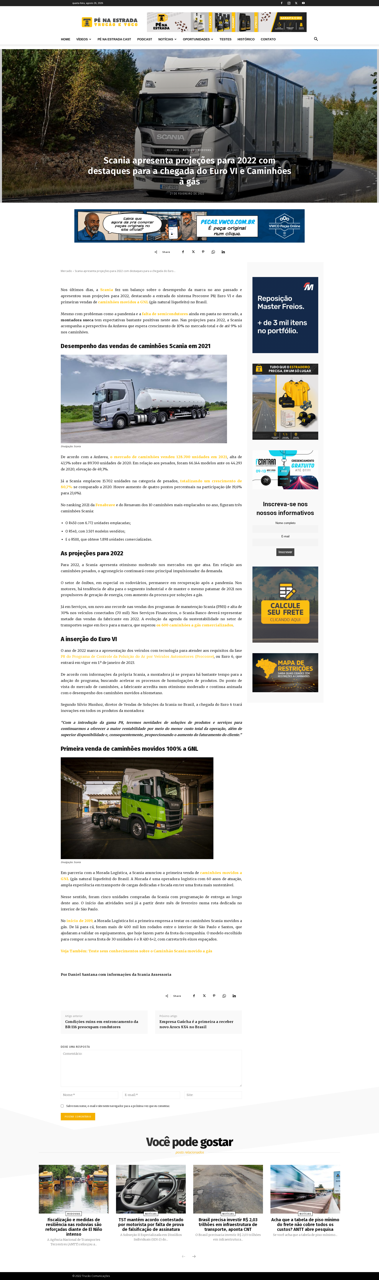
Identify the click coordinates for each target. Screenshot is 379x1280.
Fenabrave (105, 505)
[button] (316, 40)
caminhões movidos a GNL (123, 302)
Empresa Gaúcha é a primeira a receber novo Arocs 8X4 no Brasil (196, 1024)
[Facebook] (281, 3)
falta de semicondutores (165, 314)
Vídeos (82, 39)
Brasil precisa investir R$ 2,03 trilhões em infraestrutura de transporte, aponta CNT (228, 1224)
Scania (106, 290)
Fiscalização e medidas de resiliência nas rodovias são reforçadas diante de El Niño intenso (73, 1227)
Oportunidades (196, 39)
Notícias (165, 39)
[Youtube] (303, 3)
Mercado (173, 150)
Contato (268, 39)
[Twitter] (296, 3)
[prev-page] (183, 1257)
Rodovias (204, 150)
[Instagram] (289, 3)
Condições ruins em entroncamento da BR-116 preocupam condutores (101, 1024)
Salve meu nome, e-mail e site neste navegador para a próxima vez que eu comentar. (118, 1106)
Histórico (246, 39)
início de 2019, (79, 921)
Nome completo (285, 523)
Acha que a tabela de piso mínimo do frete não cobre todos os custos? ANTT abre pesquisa (305, 1224)
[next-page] (194, 1257)
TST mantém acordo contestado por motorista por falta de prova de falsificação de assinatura (151, 1224)
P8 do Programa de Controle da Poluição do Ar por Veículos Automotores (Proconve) (137, 656)
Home (65, 39)
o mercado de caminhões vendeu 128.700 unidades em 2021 (168, 457)
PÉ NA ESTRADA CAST (114, 39)
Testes (225, 39)
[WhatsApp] (213, 251)
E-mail (285, 536)
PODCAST (144, 39)
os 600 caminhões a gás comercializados (194, 625)
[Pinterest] (203, 251)
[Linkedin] (223, 251)
